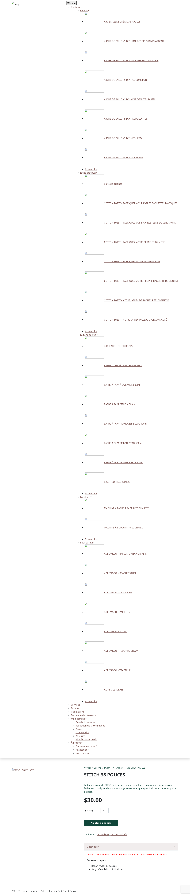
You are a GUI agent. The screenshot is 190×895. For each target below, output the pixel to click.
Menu (72, 3)
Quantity (88, 810)
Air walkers (118, 767)
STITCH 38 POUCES (136, 767)
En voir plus (91, 169)
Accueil (87, 767)
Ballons (97, 767)
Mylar (107, 767)
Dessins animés (119, 834)
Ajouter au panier (101, 822)
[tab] (131, 846)
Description (93, 846)
